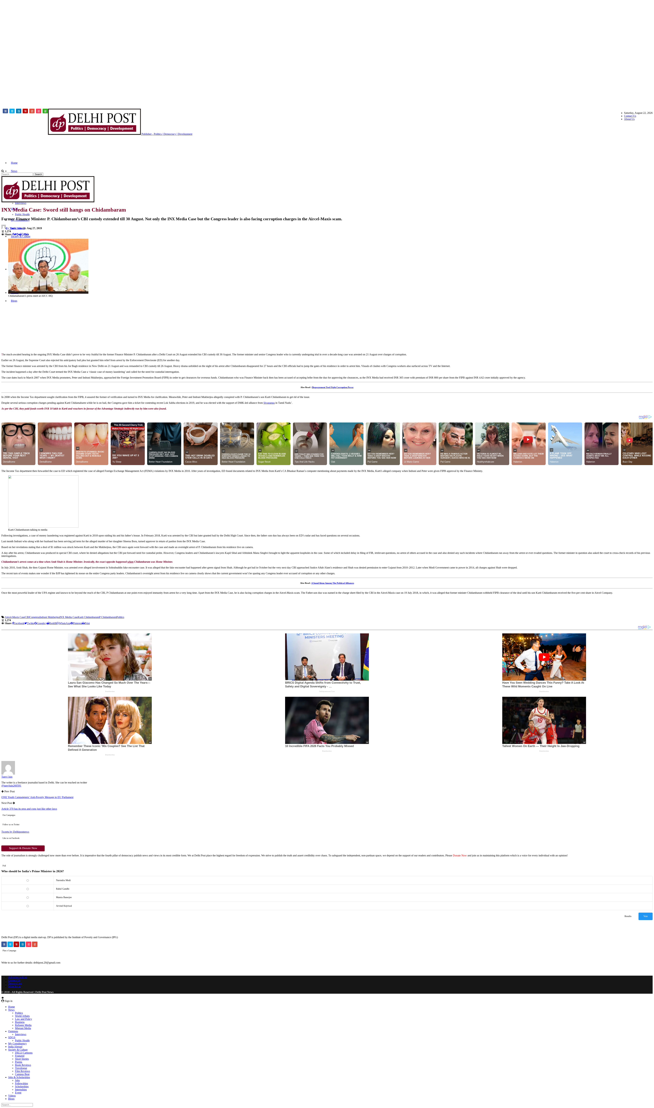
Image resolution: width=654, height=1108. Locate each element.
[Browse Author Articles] (8, 773)
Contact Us (630, 115)
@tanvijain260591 (11, 785)
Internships (21, 1089)
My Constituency (17, 1043)
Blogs (11, 1098)
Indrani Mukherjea (49, 617)
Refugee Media (23, 1025)
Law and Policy (23, 1019)
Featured (19, 1055)
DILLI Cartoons (24, 1052)
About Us (629, 119)
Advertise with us (17, 977)
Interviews (20, 203)
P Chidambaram (107, 617)
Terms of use (15, 983)
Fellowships (21, 1083)
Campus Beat (22, 1074)
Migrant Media (23, 1028)
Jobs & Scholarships (19, 1077)
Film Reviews (22, 1071)
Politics (120, 617)
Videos (12, 1095)
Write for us (14, 986)
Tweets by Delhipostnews (15, 831)
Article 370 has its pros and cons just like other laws (29, 808)
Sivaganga (269, 402)
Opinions (13, 1031)
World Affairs (22, 1015)
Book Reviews (23, 1065)
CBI (27, 617)
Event (18, 1092)
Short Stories (22, 1058)
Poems (18, 1061)
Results (628, 916)
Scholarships (22, 1086)
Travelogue (21, 1068)
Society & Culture (20, 236)
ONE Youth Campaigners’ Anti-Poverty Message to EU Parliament (37, 797)
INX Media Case (68, 617)
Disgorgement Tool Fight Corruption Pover (333, 387)
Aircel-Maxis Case (15, 617)
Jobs (17, 1080)
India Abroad (15, 1046)
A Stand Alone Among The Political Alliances (332, 583)
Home (14, 162)
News (14, 171)
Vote (645, 916)
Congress (34, 617)
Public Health (22, 214)
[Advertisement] (639, 52)
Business (20, 1022)
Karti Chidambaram (88, 617)
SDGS (11, 1037)
